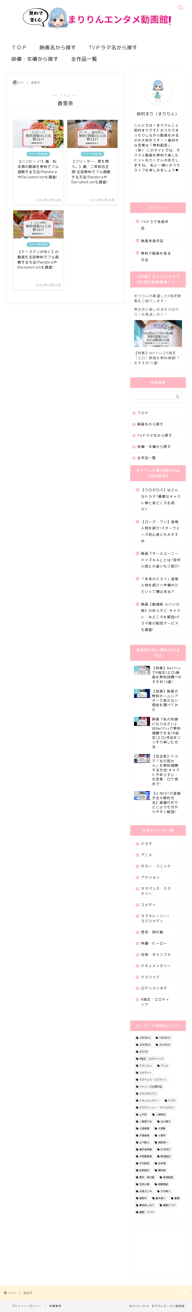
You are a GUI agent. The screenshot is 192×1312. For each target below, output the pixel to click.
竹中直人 (165, 1191)
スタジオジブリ (148, 1093)
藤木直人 (161, 1198)
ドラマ (146, 843)
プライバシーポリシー (27, 1306)
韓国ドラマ (169, 1205)
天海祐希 (144, 1135)
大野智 (162, 1128)
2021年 (143, 1051)
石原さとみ (145, 1191)
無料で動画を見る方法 (156, 256)
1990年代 (164, 1037)
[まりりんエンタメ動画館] (96, 36)
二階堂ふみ (145, 1121)
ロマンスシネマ (154, 988)
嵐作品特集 (145, 1149)
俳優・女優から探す (34, 59)
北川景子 (165, 1121)
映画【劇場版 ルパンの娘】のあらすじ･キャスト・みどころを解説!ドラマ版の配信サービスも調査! (160, 617)
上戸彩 (143, 1114)
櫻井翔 (162, 1170)
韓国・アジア (146, 1212)
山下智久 (144, 1142)
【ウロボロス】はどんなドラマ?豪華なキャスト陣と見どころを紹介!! (161, 499)
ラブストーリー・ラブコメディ (156, 1107)
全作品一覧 (84, 59)
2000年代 (144, 1044)
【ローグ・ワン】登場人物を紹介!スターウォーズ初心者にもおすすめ (160, 531)
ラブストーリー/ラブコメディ (155, 918)
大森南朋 (144, 1128)
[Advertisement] (158, 1250)
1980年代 (144, 1037)
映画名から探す (58, 47)
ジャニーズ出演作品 (150, 1086)
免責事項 (55, 1306)
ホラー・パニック (156, 866)
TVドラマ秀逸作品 (154, 224)
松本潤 (162, 1163)
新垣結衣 (165, 1156)
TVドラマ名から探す (113, 47)
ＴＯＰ (19, 47)
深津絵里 (168, 1177)
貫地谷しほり (146, 1205)
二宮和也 (161, 1114)
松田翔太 (144, 1170)
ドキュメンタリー (156, 965)
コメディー (145, 1072)
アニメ (146, 854)
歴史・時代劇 (152, 932)
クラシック (150, 976)
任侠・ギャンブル (156, 954)
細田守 (143, 1198)
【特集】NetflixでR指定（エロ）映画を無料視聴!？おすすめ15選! (157, 357)
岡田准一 (163, 1142)
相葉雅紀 (163, 1184)
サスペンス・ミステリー (156, 891)
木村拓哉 (144, 1163)
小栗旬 (162, 1135)
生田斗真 (144, 1184)
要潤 (176, 1198)
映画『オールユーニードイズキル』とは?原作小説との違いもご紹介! (161, 559)
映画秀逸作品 (152, 240)
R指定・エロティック (155, 1002)
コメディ (148, 904)
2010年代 (164, 1044)
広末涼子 (165, 1149)
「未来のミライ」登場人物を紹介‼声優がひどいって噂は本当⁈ (159, 585)
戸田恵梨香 (145, 1156)
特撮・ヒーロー (154, 943)
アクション (150, 877)
